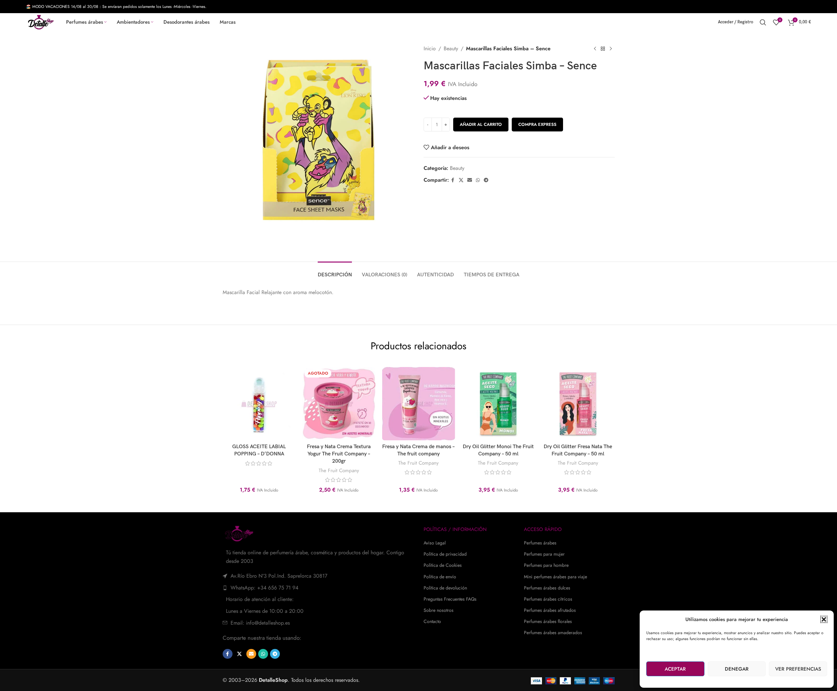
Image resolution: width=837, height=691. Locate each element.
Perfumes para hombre (546, 565)
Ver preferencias (798, 669)
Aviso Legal (435, 543)
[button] (824, 619)
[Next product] (611, 49)
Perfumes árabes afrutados (550, 610)
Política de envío (440, 576)
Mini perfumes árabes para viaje (555, 576)
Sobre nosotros (439, 610)
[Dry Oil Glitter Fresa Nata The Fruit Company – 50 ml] (577, 403)
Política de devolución (445, 588)
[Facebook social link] (453, 180)
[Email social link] (469, 180)
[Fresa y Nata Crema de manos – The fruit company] (418, 403)
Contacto (432, 621)
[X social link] (461, 180)
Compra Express (537, 124)
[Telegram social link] (486, 180)
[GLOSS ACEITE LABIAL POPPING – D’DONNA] (258, 403)
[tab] (335, 272)
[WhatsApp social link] (478, 180)
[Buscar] (763, 22)
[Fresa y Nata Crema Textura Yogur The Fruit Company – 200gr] (338, 403)
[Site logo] (41, 21)
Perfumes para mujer (544, 554)
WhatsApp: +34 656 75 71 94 (264, 587)
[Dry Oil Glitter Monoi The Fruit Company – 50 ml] (498, 403)
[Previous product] (595, 49)
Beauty (451, 48)
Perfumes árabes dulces (547, 588)
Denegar (737, 669)
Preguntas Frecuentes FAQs (450, 599)
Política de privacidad (445, 554)
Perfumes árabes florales (548, 621)
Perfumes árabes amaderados (553, 632)
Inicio (430, 48)
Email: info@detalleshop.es (260, 623)
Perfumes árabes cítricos (548, 599)
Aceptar (675, 669)
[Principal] (603, 49)
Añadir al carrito (481, 124)
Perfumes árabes (540, 543)
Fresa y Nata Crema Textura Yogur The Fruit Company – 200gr (339, 454)
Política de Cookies (443, 565)
